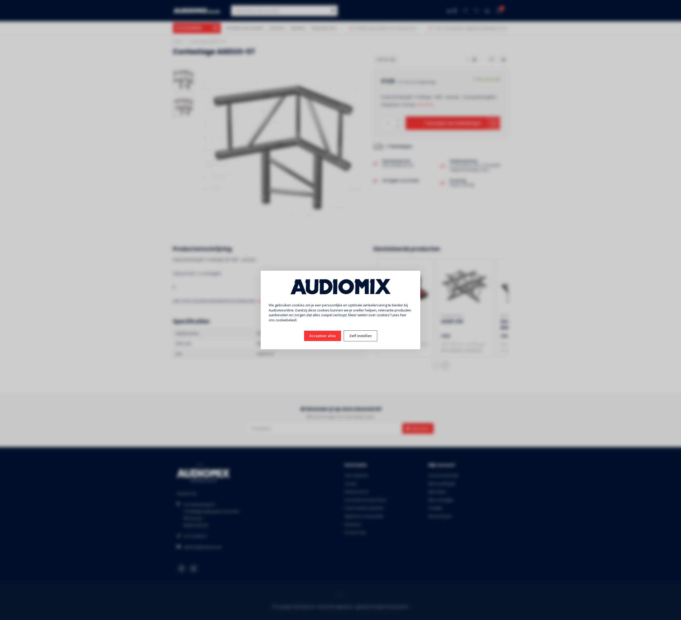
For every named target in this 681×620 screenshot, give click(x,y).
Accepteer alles (322, 335)
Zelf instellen (360, 335)
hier (403, 315)
